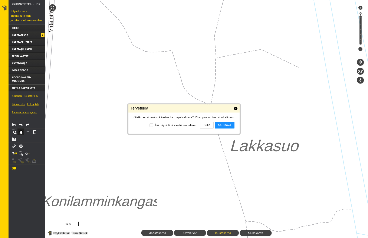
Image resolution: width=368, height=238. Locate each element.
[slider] (360, 14)
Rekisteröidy (31, 96)
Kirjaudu (17, 96)
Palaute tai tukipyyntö (24, 112)
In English (33, 104)
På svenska (18, 104)
